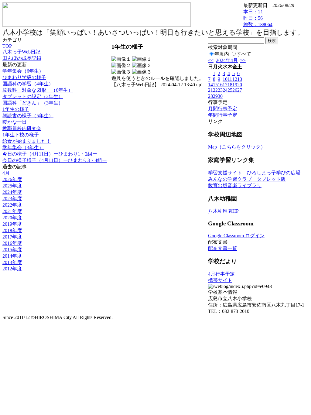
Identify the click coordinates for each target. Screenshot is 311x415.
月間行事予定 (222, 108)
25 (229, 90)
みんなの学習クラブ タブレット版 (247, 179)
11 (229, 79)
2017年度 (12, 236)
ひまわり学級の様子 (24, 77)
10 (225, 79)
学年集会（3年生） (23, 147)
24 (225, 90)
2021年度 (12, 211)
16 (220, 84)
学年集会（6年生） (23, 71)
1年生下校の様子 (20, 134)
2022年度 (12, 205)
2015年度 (12, 249)
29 (215, 96)
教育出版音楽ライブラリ (234, 185)
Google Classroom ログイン (236, 235)
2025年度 (12, 185)
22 (215, 90)
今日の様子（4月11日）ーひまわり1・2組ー (49, 153)
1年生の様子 (15, 109)
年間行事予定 (222, 115)
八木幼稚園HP (223, 211)
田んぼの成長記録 (21, 58)
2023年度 (12, 198)
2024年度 (12, 192)
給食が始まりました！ (26, 141)
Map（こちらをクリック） (236, 146)
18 (229, 84)
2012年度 (12, 268)
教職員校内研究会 (21, 128)
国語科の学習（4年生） (27, 83)
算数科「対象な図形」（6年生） (37, 90)
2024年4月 (227, 60)
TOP (7, 46)
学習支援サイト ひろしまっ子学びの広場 (254, 172)
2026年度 (12, 179)
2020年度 (12, 217)
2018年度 (12, 230)
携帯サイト (220, 280)
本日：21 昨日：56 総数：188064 (257, 18)
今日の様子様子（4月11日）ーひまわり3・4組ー (54, 160)
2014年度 (12, 256)
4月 (6, 173)
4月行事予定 (221, 273)
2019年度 (12, 224)
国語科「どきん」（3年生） (32, 102)
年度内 (221, 54)
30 (220, 96)
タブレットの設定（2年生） (32, 96)
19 (234, 84)
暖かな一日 (14, 122)
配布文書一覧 (222, 248)
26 (234, 90)
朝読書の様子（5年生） (27, 115)
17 (225, 84)
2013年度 (12, 262)
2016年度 (12, 243)
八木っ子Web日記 (21, 51)
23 (220, 90)
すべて (244, 54)
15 (215, 84)
